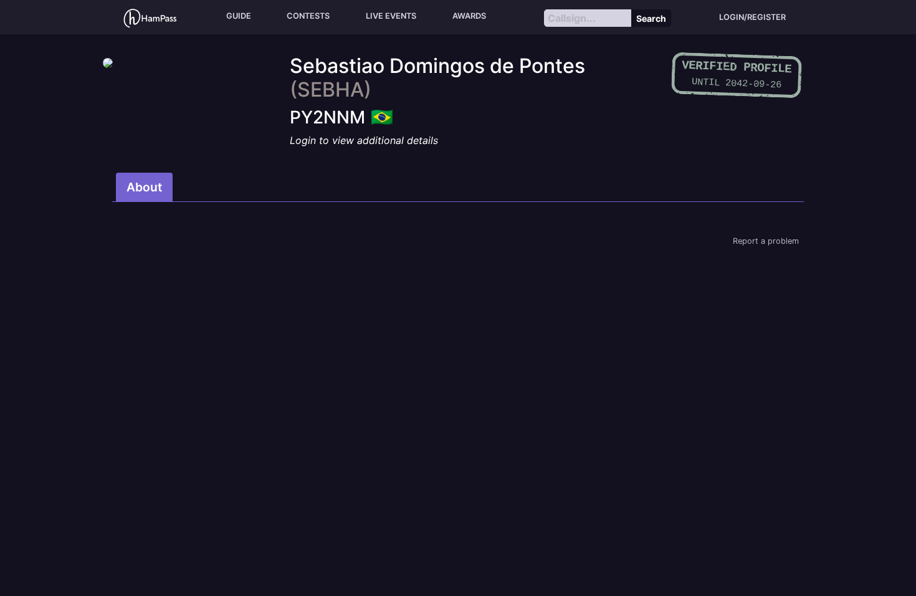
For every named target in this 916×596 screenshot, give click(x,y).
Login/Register (752, 17)
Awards (469, 16)
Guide (238, 16)
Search (651, 18)
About (144, 187)
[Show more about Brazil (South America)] (382, 113)
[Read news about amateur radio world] (150, 17)
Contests (308, 16)
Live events (391, 16)
